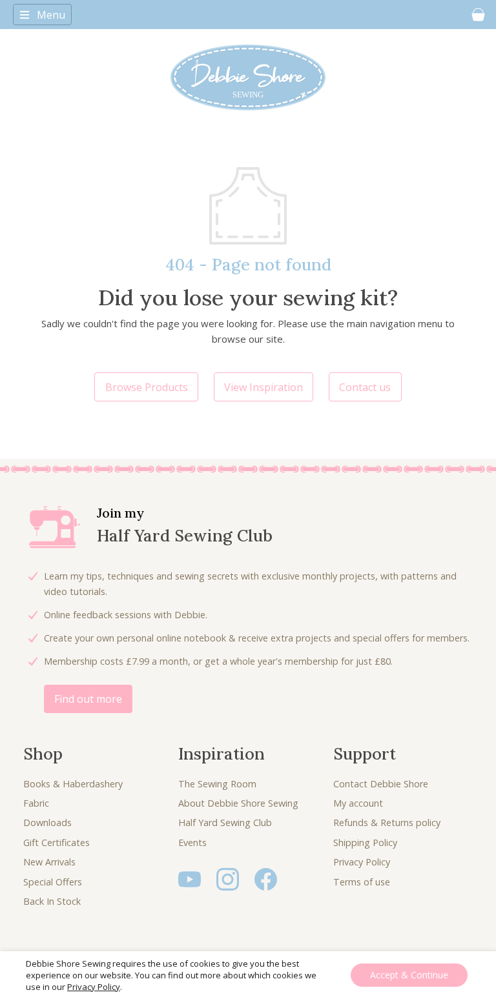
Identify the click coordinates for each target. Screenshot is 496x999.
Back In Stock (52, 901)
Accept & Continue (409, 975)
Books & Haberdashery (73, 784)
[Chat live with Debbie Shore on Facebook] (265, 878)
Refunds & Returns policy (386, 822)
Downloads (47, 822)
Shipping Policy (365, 842)
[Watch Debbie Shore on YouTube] (189, 878)
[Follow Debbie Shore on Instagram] (227, 878)
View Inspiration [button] (263, 387)
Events (192, 842)
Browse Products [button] (146, 387)
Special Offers (52, 882)
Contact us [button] (365, 387)
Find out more (88, 699)
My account (358, 803)
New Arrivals (49, 862)
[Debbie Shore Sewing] (248, 77)
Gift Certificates (56, 842)
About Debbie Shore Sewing (238, 803)
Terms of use (361, 882)
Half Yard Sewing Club (225, 822)
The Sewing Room (217, 784)
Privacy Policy (361, 862)
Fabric (36, 803)
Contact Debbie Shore (380, 784)
